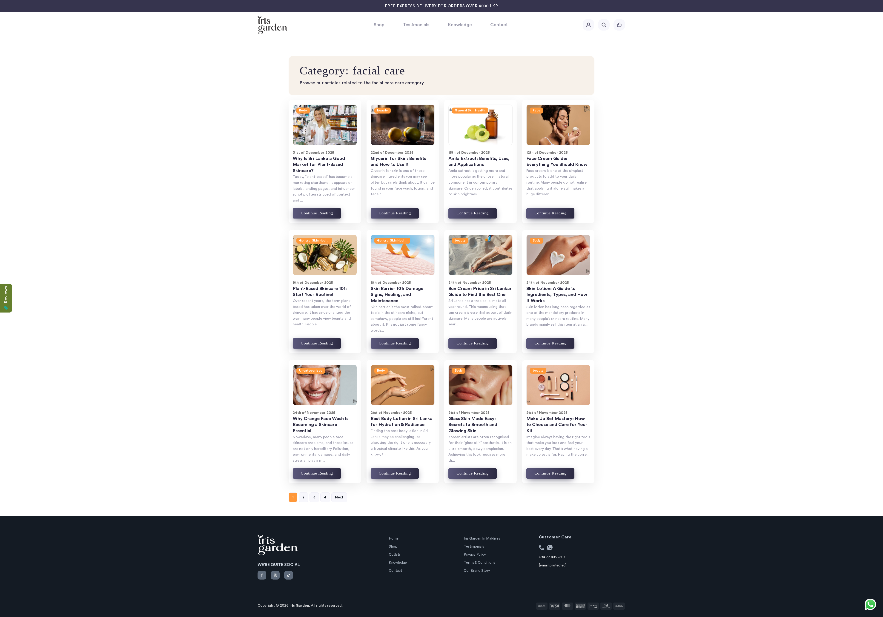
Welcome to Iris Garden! (442, 287)
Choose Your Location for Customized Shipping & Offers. (441, 300)
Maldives (459, 318)
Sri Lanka (424, 318)
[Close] (378, 337)
